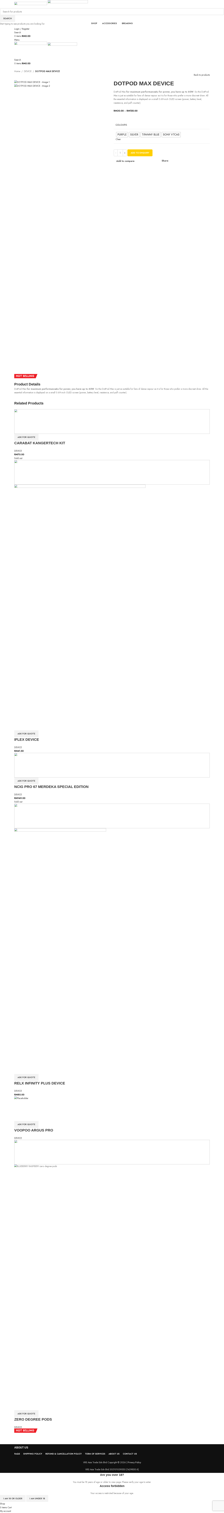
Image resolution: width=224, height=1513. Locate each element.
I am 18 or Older (12, 1498)
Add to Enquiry (140, 152)
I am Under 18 (37, 1498)
